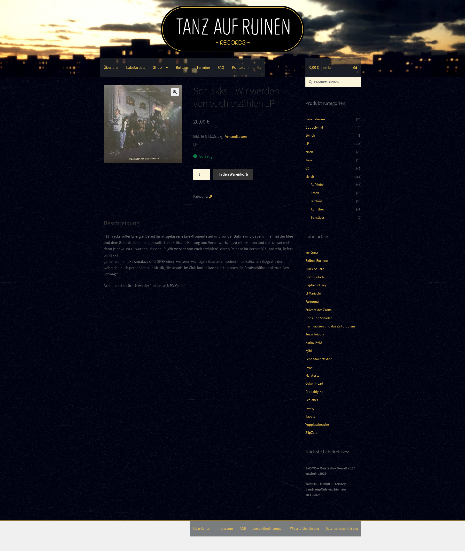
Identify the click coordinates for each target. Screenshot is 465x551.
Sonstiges (318, 217)
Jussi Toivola (314, 334)
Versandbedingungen (268, 528)
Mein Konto (201, 528)
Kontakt (238, 67)
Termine (203, 67)
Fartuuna (312, 301)
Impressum (225, 528)
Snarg (309, 408)
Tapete (310, 416)
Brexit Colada (315, 277)
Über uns (111, 67)
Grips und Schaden (319, 318)
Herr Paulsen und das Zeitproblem (330, 326)
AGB (243, 528)
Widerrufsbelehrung (304, 528)
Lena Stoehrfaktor (318, 359)
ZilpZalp (311, 432)
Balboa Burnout (316, 260)
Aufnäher (317, 209)
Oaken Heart (314, 383)
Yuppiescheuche (317, 424)
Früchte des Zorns (318, 310)
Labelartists (135, 67)
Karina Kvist (313, 342)
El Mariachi (313, 293)
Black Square (314, 269)
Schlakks (311, 400)
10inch (310, 135)
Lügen (309, 367)
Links (257, 67)
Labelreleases (315, 119)
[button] (175, 92)
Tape (308, 160)
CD (307, 168)
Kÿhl (308, 351)
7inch (309, 152)
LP (210, 196)
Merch (309, 176)
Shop (157, 67)
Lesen (315, 193)
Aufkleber (318, 184)
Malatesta (312, 375)
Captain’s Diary (316, 285)
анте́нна (311, 252)
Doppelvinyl (314, 127)
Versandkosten (236, 136)
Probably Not (315, 391)
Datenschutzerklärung (342, 528)
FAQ (221, 67)
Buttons (182, 67)
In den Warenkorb (233, 174)
